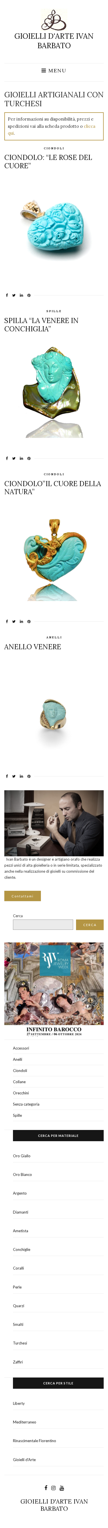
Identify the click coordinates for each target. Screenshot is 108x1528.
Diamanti (20, 1212)
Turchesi (20, 1343)
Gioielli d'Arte (24, 1459)
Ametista (20, 1230)
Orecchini (21, 1093)
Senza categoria (26, 1104)
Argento (20, 1193)
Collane (19, 1081)
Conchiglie (21, 1249)
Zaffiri (18, 1362)
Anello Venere (32, 646)
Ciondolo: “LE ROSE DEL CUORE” (48, 161)
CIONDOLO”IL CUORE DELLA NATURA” (52, 488)
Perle (17, 1287)
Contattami (23, 896)
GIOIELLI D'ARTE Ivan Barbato (54, 40)
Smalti (18, 1324)
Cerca (18, 915)
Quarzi (18, 1305)
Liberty (19, 1403)
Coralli (18, 1268)
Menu (56, 70)
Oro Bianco (22, 1174)
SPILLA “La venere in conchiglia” (41, 324)
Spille (54, 311)
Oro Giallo (22, 1156)
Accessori (21, 1048)
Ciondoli (54, 148)
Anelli (54, 637)
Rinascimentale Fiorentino (34, 1440)
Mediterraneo (24, 1422)
